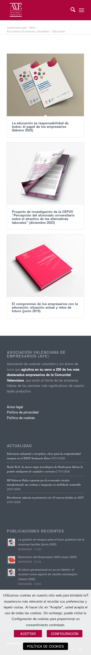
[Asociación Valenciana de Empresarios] (38, 10)
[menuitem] (70, 10)
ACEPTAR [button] (28, 633)
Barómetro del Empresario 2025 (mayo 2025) (47, 557)
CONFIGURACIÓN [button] (64, 633)
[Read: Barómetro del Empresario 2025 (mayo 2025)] (11, 559)
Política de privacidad (22, 412)
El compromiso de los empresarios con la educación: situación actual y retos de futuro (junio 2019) (45, 307)
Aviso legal (15, 406)
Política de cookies (21, 417)
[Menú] (81, 10)
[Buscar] (70, 10)
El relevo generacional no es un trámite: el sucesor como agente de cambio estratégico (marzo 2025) (47, 574)
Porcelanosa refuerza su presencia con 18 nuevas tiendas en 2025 (45, 497)
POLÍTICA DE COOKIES (45, 646)
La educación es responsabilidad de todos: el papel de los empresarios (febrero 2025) (40, 127)
